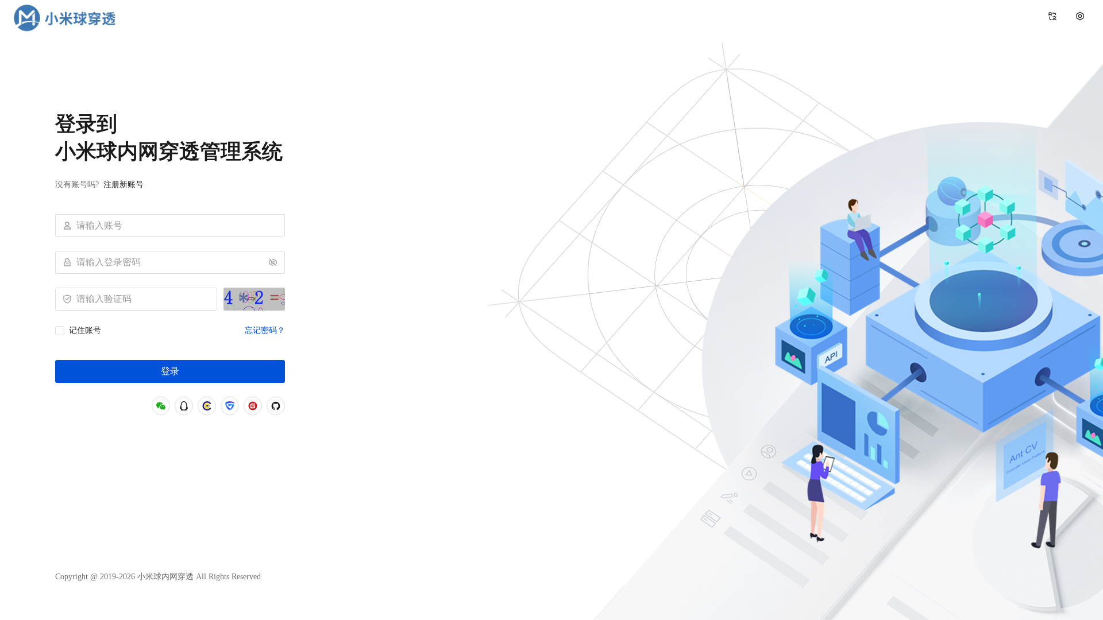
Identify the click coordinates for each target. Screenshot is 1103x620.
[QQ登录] (184, 406)
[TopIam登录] (230, 406)
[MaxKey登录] (207, 406)
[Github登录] (276, 406)
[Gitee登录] (253, 406)
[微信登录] (161, 406)
